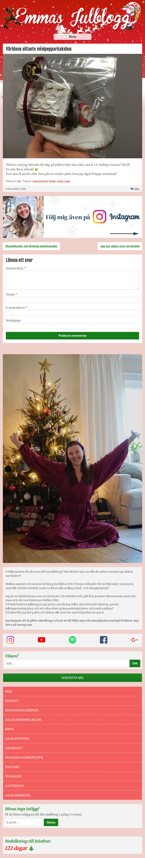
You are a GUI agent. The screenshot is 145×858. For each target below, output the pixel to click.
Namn (11, 294)
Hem (8, 691)
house (52, 180)
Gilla (136, 188)
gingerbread (40, 180)
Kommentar (16, 268)
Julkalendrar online (23, 719)
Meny (72, 36)
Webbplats (13, 320)
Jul (19, 180)
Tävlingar (13, 776)
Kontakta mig (72, 678)
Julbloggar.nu (17, 795)
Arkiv (9, 729)
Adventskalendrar (22, 710)
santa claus (63, 180)
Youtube (12, 767)
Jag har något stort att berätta (120, 246)
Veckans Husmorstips (24, 757)
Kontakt (12, 701)
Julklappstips (17, 738)
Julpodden (14, 786)
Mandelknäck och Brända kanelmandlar (31, 246)
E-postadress (17, 307)
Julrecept (14, 748)
